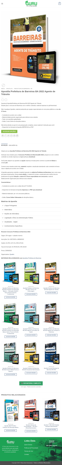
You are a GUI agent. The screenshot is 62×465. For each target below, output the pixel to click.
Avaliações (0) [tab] (13, 145)
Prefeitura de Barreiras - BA (23, 88)
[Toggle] (2, 205)
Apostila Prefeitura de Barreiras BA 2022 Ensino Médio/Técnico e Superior (10, 370)
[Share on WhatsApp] (2, 135)
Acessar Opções (9, 131)
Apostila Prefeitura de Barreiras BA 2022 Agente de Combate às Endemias (51, 330)
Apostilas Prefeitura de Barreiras (32, 258)
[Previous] (1, 417)
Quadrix (12, 254)
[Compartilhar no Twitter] (8, 135)
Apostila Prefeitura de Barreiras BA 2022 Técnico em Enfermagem (31, 289)
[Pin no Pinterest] (14, 135)
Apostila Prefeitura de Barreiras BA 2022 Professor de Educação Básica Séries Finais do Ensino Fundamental (10, 331)
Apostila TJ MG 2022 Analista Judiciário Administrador (51, 425)
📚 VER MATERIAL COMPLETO (31, 383)
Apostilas (9, 88)
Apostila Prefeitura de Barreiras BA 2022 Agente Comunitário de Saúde (31, 330)
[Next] (60, 417)
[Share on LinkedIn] (17, 135)
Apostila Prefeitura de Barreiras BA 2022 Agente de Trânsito (51, 288)
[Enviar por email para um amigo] (11, 135)
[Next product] (2, 100)
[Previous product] (6, 100)
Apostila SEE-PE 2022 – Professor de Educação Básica (10, 426)
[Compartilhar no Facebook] (5, 135)
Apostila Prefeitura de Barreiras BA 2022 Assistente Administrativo (31, 369)
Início (3, 88)
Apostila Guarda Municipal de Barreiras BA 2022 (51, 369)
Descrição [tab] (4, 145)
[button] (2, 4)
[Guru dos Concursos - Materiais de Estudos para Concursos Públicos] (31, 3)
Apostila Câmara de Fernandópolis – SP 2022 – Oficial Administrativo (31, 426)
